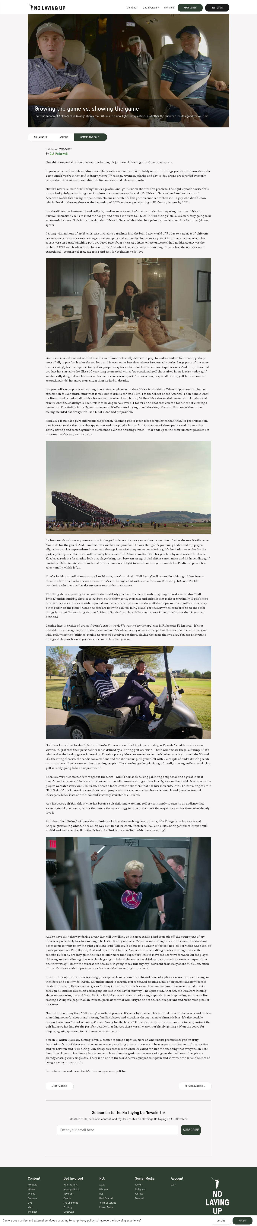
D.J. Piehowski (59, 153)
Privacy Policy (106, 1207)
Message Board (71, 1189)
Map (30, 1207)
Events (67, 1198)
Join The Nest (71, 1185)
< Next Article (59, 1086)
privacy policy (86, 1220)
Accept (242, 1221)
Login (173, 1185)
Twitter (138, 1185)
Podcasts (32, 1185)
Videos (31, 1189)
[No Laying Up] (46, 7)
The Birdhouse (71, 1203)
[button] (128, 305)
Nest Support (106, 1198)
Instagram (140, 1189)
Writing (64, 137)
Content (131, 7)
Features (32, 1198)
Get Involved (150, 7)
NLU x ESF (69, 1194)
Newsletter (190, 8)
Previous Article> (195, 1086)
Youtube (139, 1194)
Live (30, 1203)
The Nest (32, 1212)
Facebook (139, 1198)
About (102, 1185)
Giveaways (69, 1212)
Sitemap (103, 1189)
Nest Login (217, 8)
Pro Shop (169, 7)
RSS (101, 1194)
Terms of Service (107, 1203)
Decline (221, 1221)
